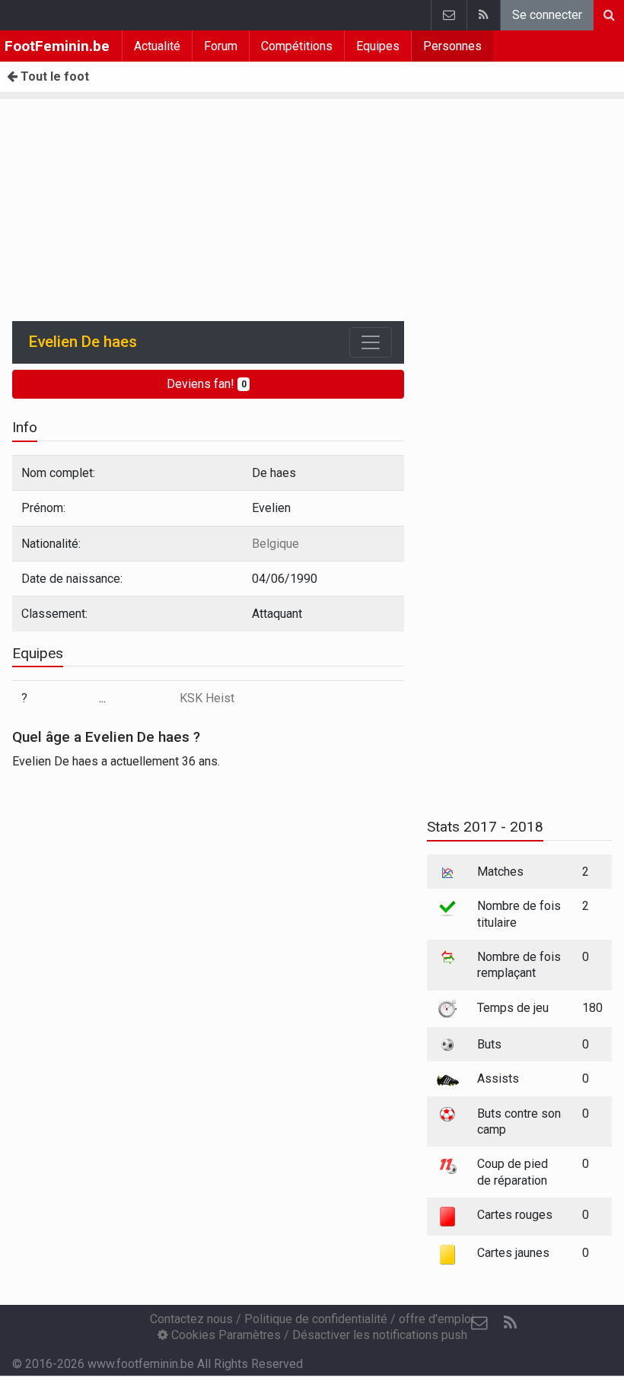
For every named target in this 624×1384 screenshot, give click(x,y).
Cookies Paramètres (224, 1335)
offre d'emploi (436, 1319)
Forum (220, 46)
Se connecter (547, 15)
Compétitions (297, 46)
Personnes (452, 46)
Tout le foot (53, 76)
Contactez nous (191, 1319)
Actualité (157, 46)
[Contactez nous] (448, 15)
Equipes (378, 46)
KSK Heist (207, 698)
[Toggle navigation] (370, 342)
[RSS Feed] (483, 15)
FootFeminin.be (57, 46)
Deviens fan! (207, 384)
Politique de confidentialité (315, 1319)
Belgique (275, 543)
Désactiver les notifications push (379, 1335)
